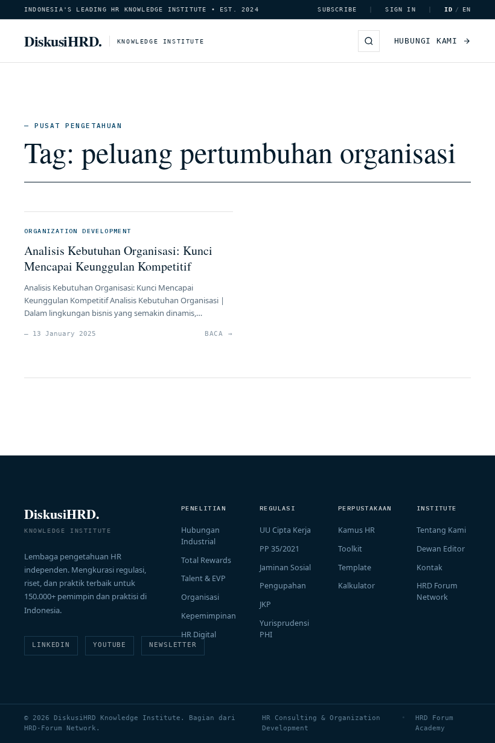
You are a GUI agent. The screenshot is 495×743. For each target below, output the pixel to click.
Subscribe (337, 9)
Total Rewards (206, 560)
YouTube (109, 645)
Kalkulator (356, 586)
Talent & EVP (203, 578)
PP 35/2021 (279, 549)
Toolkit (350, 549)
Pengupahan (283, 586)
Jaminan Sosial (285, 567)
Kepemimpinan (208, 616)
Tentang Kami (441, 530)
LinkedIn (51, 645)
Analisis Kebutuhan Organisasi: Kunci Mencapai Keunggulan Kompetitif (118, 258)
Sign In (400, 9)
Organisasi (200, 597)
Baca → (219, 334)
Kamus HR (356, 530)
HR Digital (198, 634)
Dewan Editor (441, 549)
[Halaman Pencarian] (369, 41)
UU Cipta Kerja (285, 530)
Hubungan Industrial (200, 536)
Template (354, 567)
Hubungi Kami (426, 40)
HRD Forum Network (437, 591)
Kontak (429, 567)
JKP (265, 604)
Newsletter (173, 645)
